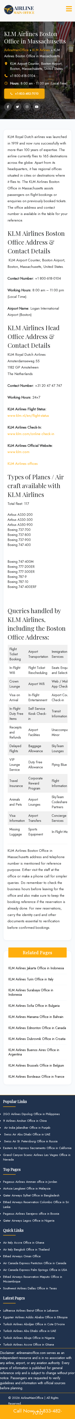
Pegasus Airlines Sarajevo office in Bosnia (31, 1213)
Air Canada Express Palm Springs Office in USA (35, 1270)
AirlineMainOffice (16, 50)
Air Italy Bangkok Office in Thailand (26, 1249)
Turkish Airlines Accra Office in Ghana (28, 1344)
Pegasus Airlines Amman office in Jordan (30, 1181)
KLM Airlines (41, 50)
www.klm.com (18, 451)
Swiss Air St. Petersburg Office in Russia (30, 1141)
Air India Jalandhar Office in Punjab (26, 1127)
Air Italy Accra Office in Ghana (23, 1242)
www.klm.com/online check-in (31, 433)
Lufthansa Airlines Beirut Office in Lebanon (30, 1310)
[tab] (69, 8)
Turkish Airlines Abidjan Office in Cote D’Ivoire (34, 1324)
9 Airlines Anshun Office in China (25, 1120)
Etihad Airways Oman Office (22, 1256)
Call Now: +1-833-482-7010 (37, 1411)
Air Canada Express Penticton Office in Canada (34, 1263)
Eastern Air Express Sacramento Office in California (37, 1148)
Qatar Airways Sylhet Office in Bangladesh (31, 1195)
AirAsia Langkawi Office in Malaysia (26, 1188)
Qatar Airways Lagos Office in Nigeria (28, 1220)
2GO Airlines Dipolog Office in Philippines (31, 1114)
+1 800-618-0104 (22, 75)
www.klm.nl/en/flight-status (28, 415)
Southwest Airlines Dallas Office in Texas (30, 1288)
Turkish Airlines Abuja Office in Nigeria (29, 1338)
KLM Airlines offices (23, 463)
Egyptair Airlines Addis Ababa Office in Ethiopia (35, 1317)
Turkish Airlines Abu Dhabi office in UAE (29, 1331)
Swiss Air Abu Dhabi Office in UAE (26, 1134)
